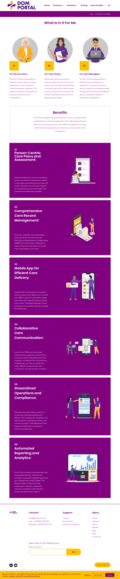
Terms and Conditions (71, 524)
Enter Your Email (35, 547)
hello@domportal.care (37, 518)
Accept (109, 575)
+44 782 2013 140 (44, 524)
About (95, 524)
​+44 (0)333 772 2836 (102, 14)
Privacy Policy (68, 521)
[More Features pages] (63, 5)
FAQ (94, 534)
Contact (66, 518)
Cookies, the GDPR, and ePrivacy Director (24, 576)
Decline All (98, 575)
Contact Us (96, 537)
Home (95, 518)
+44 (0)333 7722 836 (41, 521)
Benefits (95, 527)
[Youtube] (15, 565)
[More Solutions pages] (77, 5)
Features (95, 521)
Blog (94, 530)
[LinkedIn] (11, 565)
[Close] (117, 575)
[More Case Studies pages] (104, 5)
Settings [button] (87, 575)
